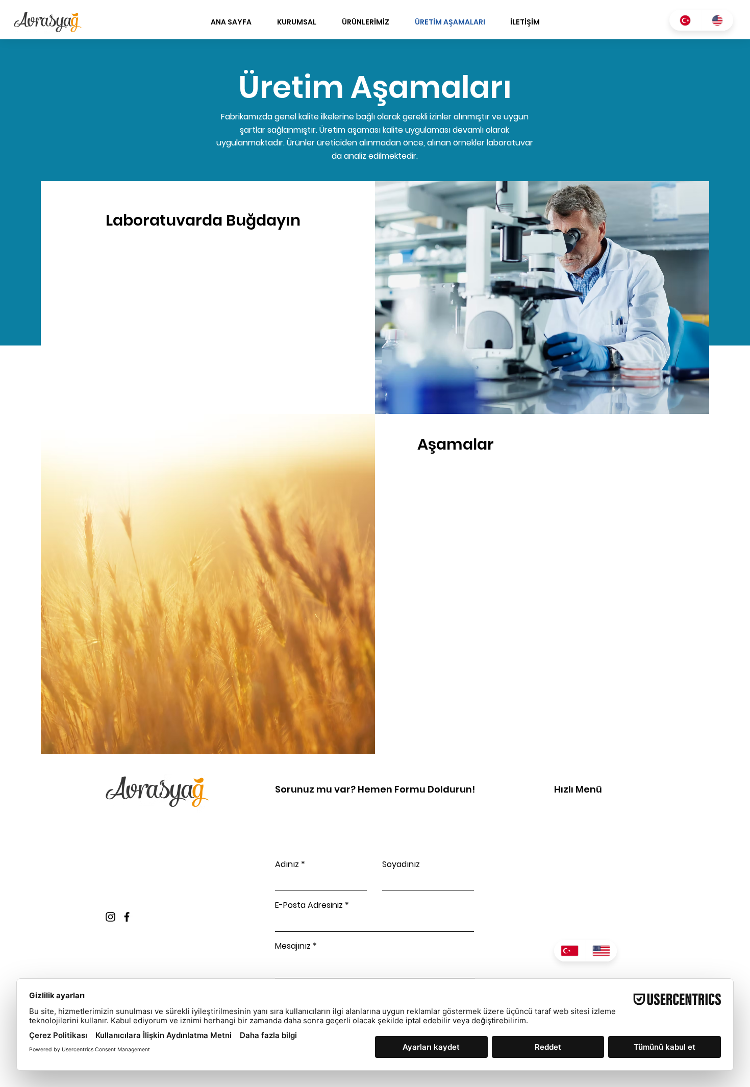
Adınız (287, 864)
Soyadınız (401, 864)
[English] (717, 20)
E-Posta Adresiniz (309, 905)
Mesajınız (293, 946)
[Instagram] (110, 916)
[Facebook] (126, 916)
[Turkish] (685, 20)
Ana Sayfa (574, 811)
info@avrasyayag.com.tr (151, 850)
